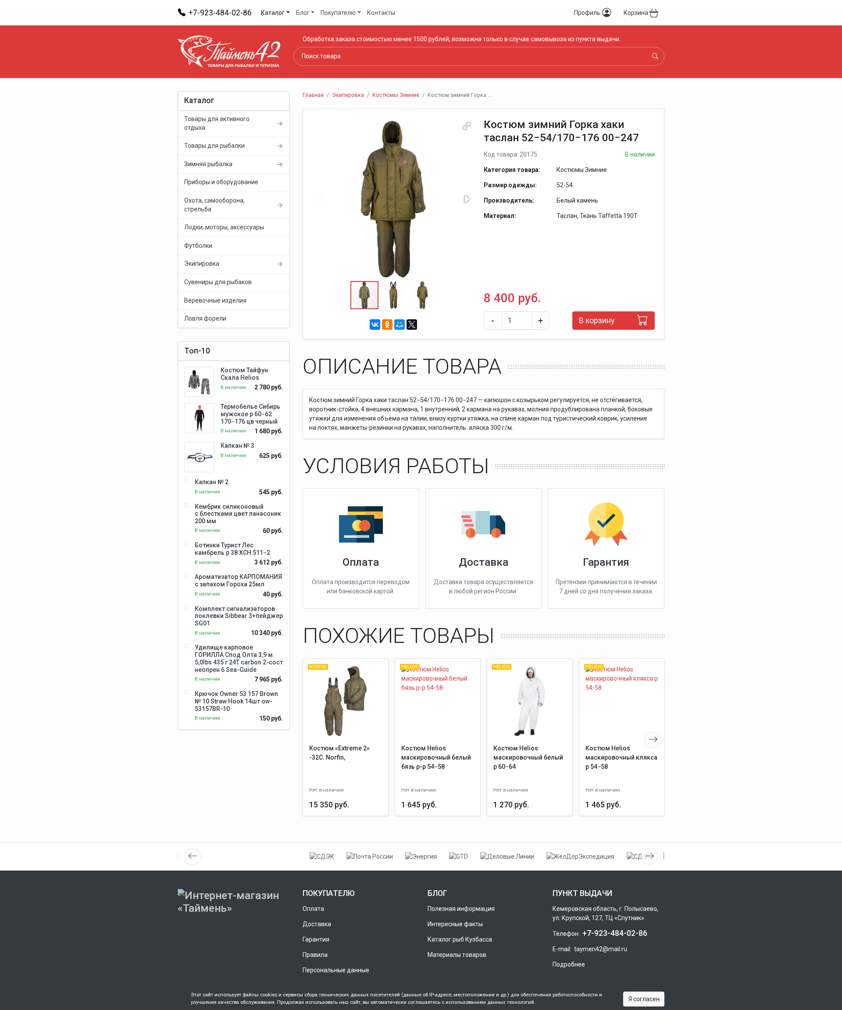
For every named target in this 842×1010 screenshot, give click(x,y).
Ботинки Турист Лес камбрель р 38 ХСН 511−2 (232, 549)
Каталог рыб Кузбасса (460, 939)
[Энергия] (421, 856)
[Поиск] (655, 56)
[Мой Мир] (399, 324)
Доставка (483, 562)
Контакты (381, 12)
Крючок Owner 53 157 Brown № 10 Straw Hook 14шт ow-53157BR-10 (236, 701)
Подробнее (569, 964)
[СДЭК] (322, 856)
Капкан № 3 (237, 445)
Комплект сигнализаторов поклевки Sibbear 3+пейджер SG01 (239, 616)
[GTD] (458, 856)
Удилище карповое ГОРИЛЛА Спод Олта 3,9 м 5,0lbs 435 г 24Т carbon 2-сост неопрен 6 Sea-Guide (239, 658)
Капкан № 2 (211, 481)
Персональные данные (336, 970)
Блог (303, 12)
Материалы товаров (457, 954)
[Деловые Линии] (507, 856)
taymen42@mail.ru (600, 949)
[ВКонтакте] (375, 324)
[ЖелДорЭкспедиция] (580, 856)
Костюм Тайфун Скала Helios (244, 374)
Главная (313, 95)
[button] (467, 126)
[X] (412, 324)
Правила (315, 954)
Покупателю (338, 12)
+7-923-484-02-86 (614, 933)
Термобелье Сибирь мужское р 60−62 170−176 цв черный (250, 414)
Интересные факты (455, 924)
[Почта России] (369, 856)
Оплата (361, 562)
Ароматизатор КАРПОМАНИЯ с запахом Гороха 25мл (238, 580)
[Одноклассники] (387, 324)
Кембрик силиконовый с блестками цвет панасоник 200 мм (238, 514)
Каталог (273, 12)
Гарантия (606, 562)
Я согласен (644, 999)
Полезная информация (461, 908)
